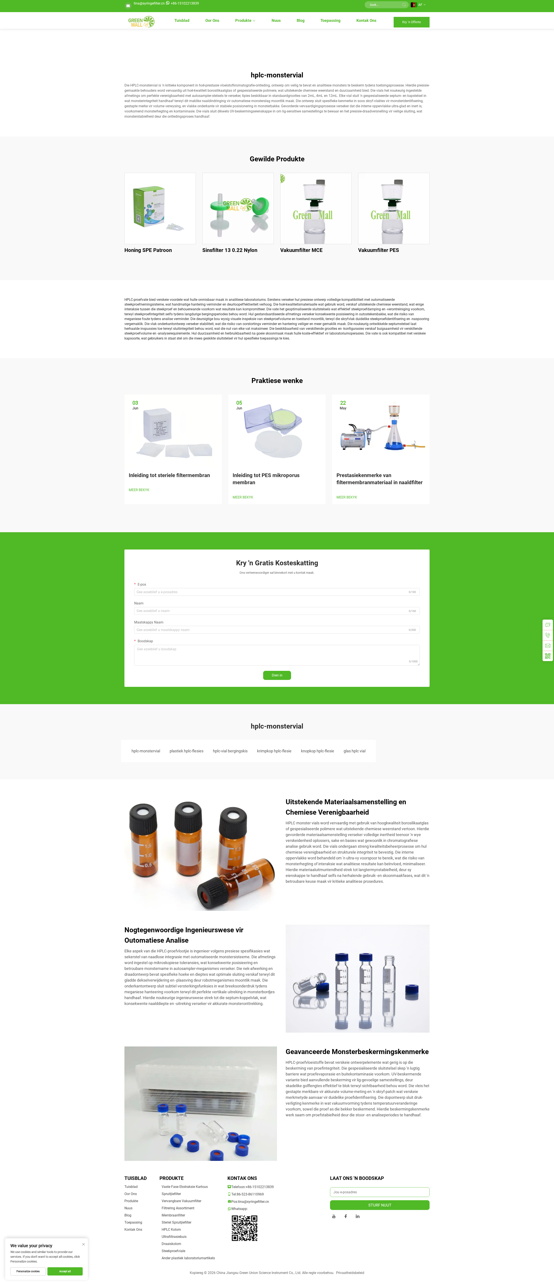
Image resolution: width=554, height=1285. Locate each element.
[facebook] (345, 1217)
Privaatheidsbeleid (350, 1273)
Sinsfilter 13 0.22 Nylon (229, 250)
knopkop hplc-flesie (317, 751)
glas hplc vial (355, 751)
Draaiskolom (171, 1244)
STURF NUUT (379, 1205)
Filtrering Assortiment (178, 1208)
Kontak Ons (366, 20)
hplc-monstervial (146, 751)
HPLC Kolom (171, 1229)
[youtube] (334, 1217)
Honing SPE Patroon (148, 250)
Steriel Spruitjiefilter (176, 1222)
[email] (548, 645)
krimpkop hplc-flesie (274, 751)
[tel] (548, 635)
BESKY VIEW (160, 208)
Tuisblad (181, 20)
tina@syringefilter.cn (149, 3)
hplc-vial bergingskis (230, 751)
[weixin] (548, 656)
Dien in (277, 675)
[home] (140, 22)
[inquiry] (548, 625)
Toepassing (330, 20)
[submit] (404, 4)
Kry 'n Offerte (411, 22)
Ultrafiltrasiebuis (174, 1237)
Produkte (243, 20)
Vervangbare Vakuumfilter (181, 1201)
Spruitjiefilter (171, 1194)
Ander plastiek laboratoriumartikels (188, 1258)
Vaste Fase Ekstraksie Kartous (185, 1187)
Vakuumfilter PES (378, 250)
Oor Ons (212, 20)
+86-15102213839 (185, 3)
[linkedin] (357, 1217)
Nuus (276, 20)
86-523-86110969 (250, 1194)
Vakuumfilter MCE (301, 250)
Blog (300, 20)
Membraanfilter (173, 1215)
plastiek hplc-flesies (186, 751)
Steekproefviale (173, 1251)
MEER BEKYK (139, 490)
